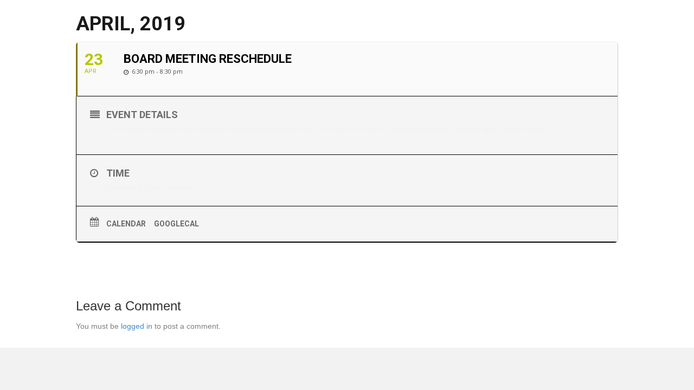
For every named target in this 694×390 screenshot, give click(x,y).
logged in (136, 326)
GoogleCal (176, 223)
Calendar (126, 223)
